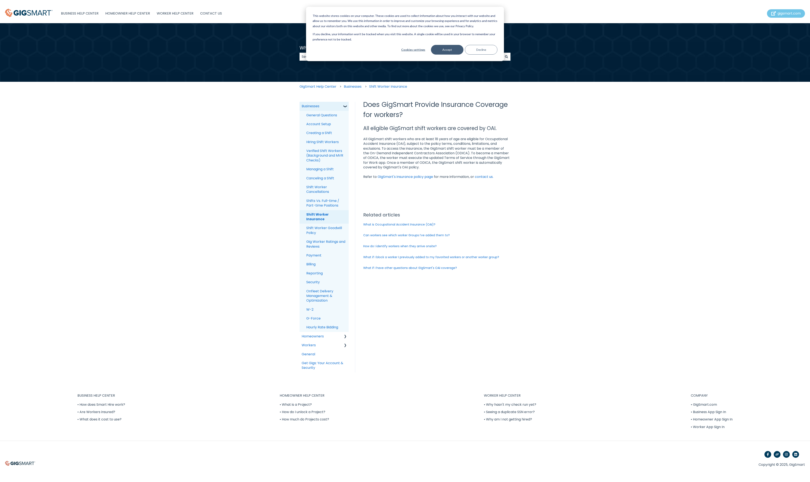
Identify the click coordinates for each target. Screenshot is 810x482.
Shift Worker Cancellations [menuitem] (317, 189)
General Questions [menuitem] (321, 115)
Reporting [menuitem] (314, 273)
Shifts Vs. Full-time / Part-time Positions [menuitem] (322, 203)
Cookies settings (413, 49)
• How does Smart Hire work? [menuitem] (101, 404)
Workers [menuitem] (309, 345)
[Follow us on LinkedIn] (795, 454)
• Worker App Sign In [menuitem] (708, 426)
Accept (447, 49)
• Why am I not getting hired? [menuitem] (508, 419)
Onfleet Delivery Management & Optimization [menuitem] (319, 296)
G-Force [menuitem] (313, 318)
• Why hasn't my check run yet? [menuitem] (510, 404)
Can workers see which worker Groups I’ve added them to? (406, 235)
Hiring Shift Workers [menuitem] (322, 142)
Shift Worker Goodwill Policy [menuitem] (324, 230)
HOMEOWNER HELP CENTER (127, 13)
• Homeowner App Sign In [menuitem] (712, 419)
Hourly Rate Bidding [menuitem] (322, 327)
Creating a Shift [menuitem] (319, 132)
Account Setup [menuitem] (318, 124)
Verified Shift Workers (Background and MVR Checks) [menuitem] (324, 155)
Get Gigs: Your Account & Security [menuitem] (322, 365)
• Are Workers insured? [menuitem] (96, 411)
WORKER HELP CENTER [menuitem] (502, 395)
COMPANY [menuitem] (699, 395)
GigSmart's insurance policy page (405, 176)
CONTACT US (211, 13)
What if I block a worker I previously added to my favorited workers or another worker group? (431, 257)
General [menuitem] (308, 354)
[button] (345, 106)
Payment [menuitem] (313, 255)
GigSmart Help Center (318, 86)
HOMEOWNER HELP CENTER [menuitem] (302, 395)
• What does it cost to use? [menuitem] (99, 419)
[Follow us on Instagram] (786, 454)
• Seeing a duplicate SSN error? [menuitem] (509, 411)
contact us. (484, 176)
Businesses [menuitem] (310, 106)
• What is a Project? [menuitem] (296, 404)
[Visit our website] (777, 454)
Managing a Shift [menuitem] (320, 169)
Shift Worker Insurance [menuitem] (317, 217)
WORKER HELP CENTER (175, 13)
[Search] (506, 57)
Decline (481, 49)
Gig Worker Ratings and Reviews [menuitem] (325, 244)
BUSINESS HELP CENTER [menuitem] (96, 395)
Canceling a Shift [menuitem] (320, 178)
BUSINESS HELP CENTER (80, 13)
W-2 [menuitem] (309, 309)
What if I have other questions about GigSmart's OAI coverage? (410, 268)
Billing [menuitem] (311, 264)
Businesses (353, 86)
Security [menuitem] (313, 282)
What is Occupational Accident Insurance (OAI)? (399, 224)
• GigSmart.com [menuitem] (704, 404)
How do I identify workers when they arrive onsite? (400, 246)
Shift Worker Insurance (388, 86)
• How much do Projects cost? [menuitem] (304, 419)
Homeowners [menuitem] (313, 336)
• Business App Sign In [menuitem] (708, 411)
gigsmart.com (789, 13)
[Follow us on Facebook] (767, 454)
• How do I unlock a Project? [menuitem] (302, 411)
